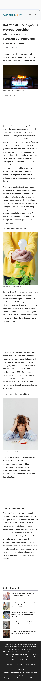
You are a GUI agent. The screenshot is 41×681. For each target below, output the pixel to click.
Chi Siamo (33, 678)
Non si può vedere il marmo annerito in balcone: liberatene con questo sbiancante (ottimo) (24, 605)
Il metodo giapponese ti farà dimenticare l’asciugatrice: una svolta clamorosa (24, 623)
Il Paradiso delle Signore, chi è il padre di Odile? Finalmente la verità (24, 632)
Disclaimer (17, 678)
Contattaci (33, 664)
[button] (30, 15)
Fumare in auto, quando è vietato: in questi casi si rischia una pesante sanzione (23, 614)
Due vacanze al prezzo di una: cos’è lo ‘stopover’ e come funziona (24, 594)
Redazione (25, 678)
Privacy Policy (8, 678)
